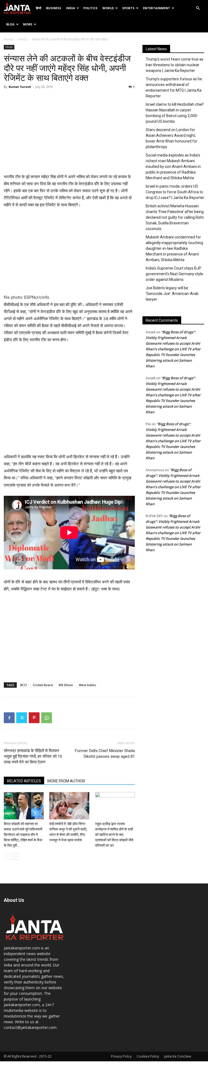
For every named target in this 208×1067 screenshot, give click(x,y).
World (108, 8)
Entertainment (156, 8)
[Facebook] (9, 717)
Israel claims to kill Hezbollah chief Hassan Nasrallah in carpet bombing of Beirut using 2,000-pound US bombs (175, 113)
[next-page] (15, 856)
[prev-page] (7, 856)
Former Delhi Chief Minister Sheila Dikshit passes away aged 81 (105, 753)
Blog (10, 24)
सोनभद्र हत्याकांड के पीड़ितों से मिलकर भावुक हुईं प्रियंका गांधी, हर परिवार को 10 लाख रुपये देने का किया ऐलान (33, 756)
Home (8, 39)
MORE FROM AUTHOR (66, 781)
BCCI (23, 685)
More (27, 24)
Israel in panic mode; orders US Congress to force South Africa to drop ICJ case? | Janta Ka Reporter (175, 192)
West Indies (87, 685)
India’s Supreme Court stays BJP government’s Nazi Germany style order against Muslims (174, 274)
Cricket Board (43, 685)
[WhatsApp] (46, 717)
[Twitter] (21, 717)
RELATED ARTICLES (24, 781)
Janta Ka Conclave (177, 1056)
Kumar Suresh (20, 87)
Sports (128, 8)
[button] (197, 8)
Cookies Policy (148, 1056)
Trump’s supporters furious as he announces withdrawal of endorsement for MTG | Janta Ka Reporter (174, 87)
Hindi (22, 39)
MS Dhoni (66, 685)
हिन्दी (38, 8)
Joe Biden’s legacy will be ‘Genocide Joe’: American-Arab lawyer (172, 293)
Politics (90, 8)
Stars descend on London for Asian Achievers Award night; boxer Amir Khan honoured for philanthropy (171, 138)
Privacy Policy (121, 1056)
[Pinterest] (34, 717)
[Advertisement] (69, 133)
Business (53, 8)
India (70, 8)
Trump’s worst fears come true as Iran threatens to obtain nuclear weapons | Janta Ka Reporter (174, 65)
